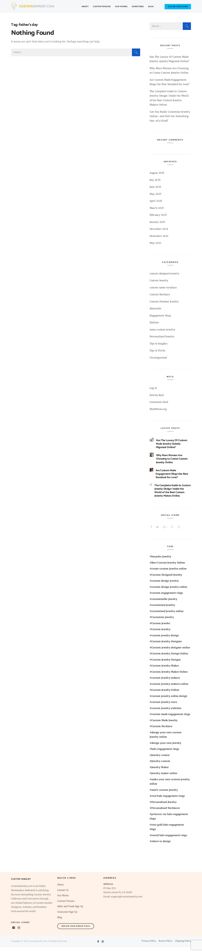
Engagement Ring (160, 315)
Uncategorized (158, 357)
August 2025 (157, 172)
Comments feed (159, 401)
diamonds (155, 308)
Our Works (121, 6)
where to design (161, 841)
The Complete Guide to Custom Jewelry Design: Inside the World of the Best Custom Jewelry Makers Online (172, 490)
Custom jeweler (160, 623)
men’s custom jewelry (164, 789)
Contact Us (63, 890)
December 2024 (159, 228)
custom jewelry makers (165, 677)
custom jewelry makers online (169, 683)
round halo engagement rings (169, 835)
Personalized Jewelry (162, 336)
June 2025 (155, 186)
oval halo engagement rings (168, 795)
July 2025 (155, 179)
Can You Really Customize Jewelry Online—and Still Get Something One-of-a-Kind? (170, 116)
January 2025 (157, 221)
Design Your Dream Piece (76, 926)
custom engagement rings (167, 592)
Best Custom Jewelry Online (168, 562)
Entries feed (157, 395)
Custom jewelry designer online (170, 647)
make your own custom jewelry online (170, 781)
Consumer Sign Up (67, 911)
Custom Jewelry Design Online (169, 653)
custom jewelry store (164, 701)
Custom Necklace (160, 294)
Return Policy (165, 941)
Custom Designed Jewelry (166, 574)
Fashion (154, 322)
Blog (151, 6)
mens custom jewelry (162, 329)
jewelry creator (160, 755)
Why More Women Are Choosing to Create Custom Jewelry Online (172, 458)
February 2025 (158, 214)
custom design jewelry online (169, 586)
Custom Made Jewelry (164, 720)
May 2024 (155, 242)
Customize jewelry (162, 617)
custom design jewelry (165, 580)
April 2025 (156, 200)
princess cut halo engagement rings (169, 816)
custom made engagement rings (170, 714)
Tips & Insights (159, 343)
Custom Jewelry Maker (165, 665)
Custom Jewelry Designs (166, 659)
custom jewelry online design (169, 696)
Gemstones (138, 6)
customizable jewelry (164, 599)
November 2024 (159, 235)
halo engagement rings (165, 748)
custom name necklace (163, 287)
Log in (153, 387)
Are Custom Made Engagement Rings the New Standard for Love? (172, 474)
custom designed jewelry (164, 273)
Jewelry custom (160, 761)
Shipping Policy (183, 941)
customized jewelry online (167, 611)
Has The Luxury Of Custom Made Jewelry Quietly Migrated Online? (171, 443)
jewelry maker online (164, 773)
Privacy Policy (149, 941)
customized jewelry (163, 604)
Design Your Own (178, 6)
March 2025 (157, 207)
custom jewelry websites (166, 708)
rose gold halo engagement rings (167, 827)
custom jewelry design (165, 635)
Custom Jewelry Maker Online (169, 671)
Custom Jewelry (159, 280)
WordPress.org (158, 409)
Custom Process (102, 6)
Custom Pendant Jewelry (164, 301)
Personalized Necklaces (165, 807)
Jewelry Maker (160, 767)
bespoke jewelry (161, 556)
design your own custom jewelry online (165, 734)
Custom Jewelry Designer (166, 641)
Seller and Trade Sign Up (70, 906)
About (85, 6)
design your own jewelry (166, 742)
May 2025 (155, 193)
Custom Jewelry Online (165, 689)
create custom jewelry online (169, 568)
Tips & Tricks (157, 350)
